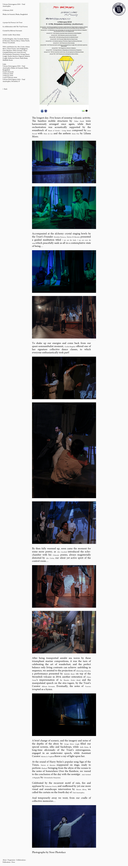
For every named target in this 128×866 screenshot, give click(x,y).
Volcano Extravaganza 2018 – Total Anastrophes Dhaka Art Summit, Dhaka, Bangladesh (15, 68)
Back (5, 89)
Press (13, 862)
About (5, 860)
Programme (11, 860)
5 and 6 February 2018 (10, 77)
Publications (7, 862)
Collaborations (21, 860)
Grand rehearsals (8, 72)
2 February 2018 (8, 74)
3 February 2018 (8, 76)
